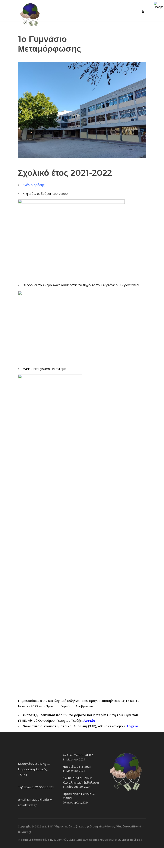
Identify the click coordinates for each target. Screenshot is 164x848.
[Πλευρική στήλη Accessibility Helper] (159, 5)
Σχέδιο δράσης (33, 185)
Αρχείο (132, 726)
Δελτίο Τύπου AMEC (78, 755)
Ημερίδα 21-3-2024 (77, 767)
